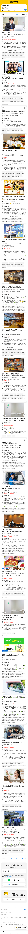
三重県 (8, 917)
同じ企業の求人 (5, 104)
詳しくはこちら (10, 876)
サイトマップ (12, 922)
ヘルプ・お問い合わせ (5, 922)
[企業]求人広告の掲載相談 (18, 924)
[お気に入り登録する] (24, 28)
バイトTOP (3, 917)
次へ (23, 858)
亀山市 (12, 917)
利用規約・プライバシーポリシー (7, 924)
